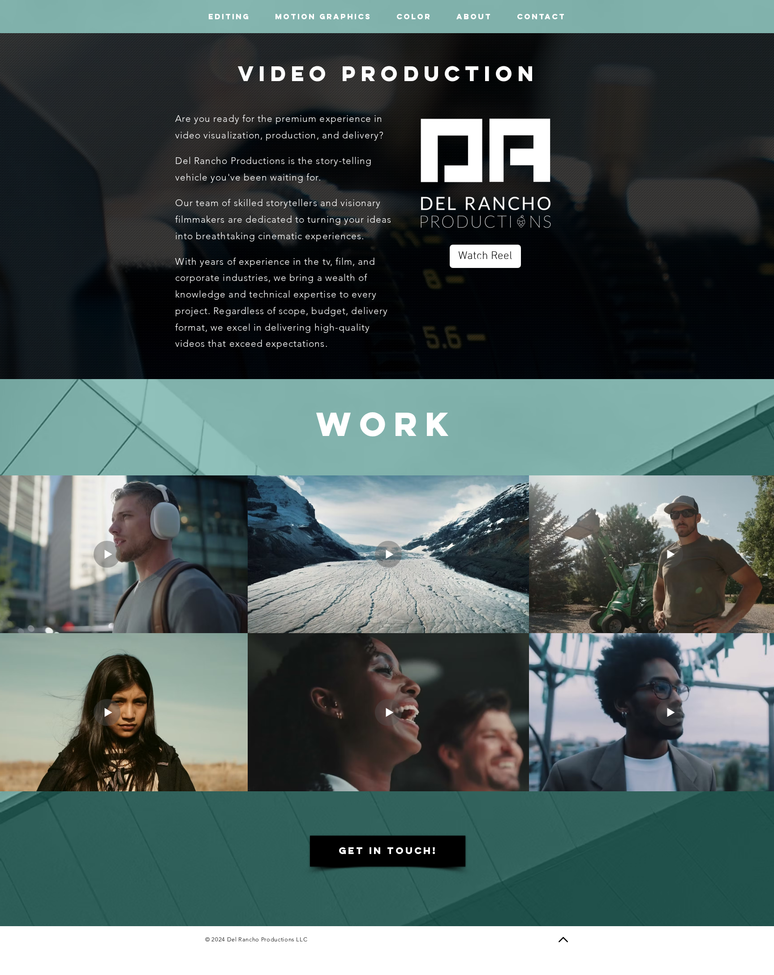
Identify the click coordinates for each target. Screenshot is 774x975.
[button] (474, 16)
